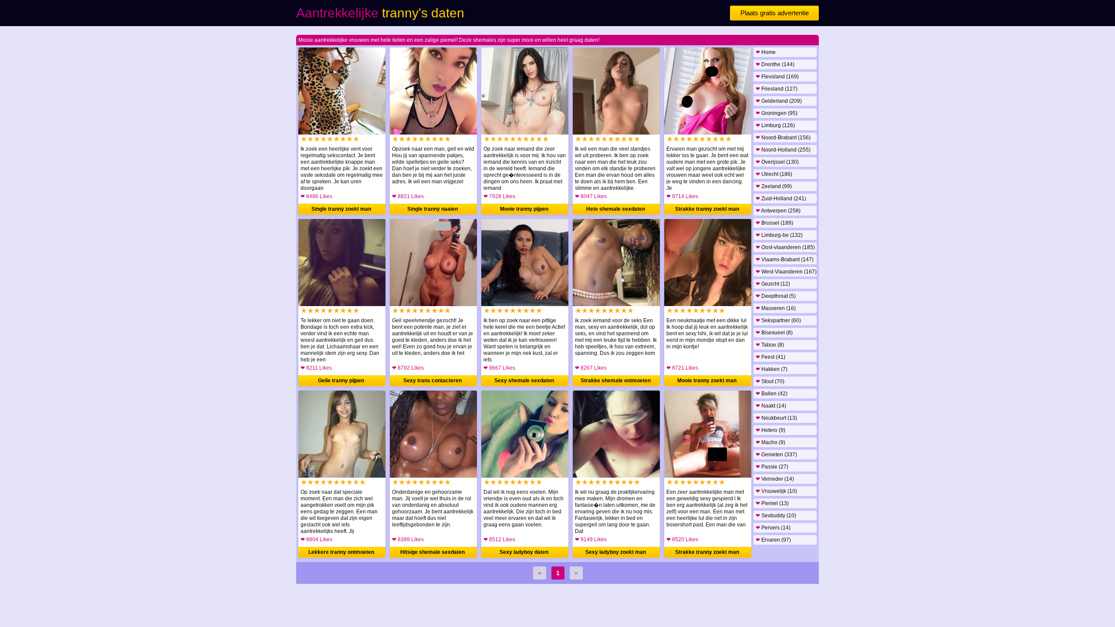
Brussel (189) (774, 223)
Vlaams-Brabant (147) (785, 259)
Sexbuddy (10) (776, 515)
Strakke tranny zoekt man (707, 209)
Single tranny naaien (432, 209)
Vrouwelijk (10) (776, 491)
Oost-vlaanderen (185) (785, 247)
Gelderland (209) (779, 101)
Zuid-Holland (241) (781, 199)
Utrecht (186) (774, 174)
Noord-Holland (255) (783, 150)
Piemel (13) (772, 503)
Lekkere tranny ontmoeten (341, 552)
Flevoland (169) (777, 77)
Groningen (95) (776, 113)
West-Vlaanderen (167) (786, 272)
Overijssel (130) (777, 162)
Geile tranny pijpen (341, 381)
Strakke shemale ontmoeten (616, 381)
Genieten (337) (776, 455)
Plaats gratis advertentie (774, 13)
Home (766, 52)
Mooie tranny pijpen (524, 209)
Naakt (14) (771, 406)
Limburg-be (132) (779, 235)
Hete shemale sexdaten (615, 209)
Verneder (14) (775, 479)
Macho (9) (770, 442)
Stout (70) (770, 381)
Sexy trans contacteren (432, 381)
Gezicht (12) (773, 284)
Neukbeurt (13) (776, 418)
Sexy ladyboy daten (524, 552)
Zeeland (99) (774, 186)
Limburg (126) (775, 125)
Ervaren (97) (773, 540)
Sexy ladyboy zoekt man (615, 552)
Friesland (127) (776, 89)
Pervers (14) (773, 528)
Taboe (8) (770, 345)
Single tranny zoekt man (341, 209)
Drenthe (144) (775, 64)
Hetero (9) (770, 430)
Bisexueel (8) (774, 333)
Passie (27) (772, 467)
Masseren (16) (776, 308)
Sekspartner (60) (778, 320)
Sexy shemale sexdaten (524, 381)
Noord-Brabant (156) (783, 138)
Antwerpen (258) (778, 211)
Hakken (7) (771, 369)
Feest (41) (770, 357)
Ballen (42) (771, 394)
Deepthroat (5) (776, 296)
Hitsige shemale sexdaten (432, 552)
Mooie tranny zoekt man (707, 381)
